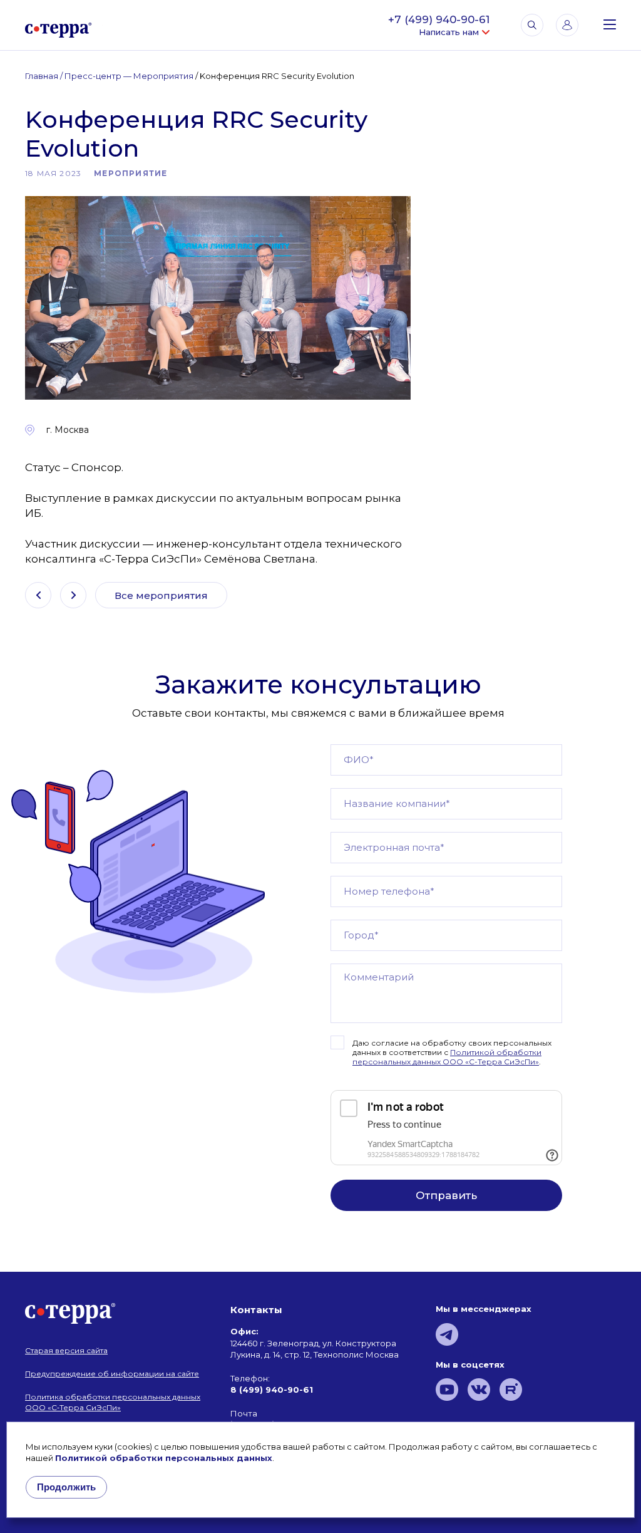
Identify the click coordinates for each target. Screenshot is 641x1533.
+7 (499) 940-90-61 (439, 19)
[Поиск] (532, 25)
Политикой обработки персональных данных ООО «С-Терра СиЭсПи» (446, 1056)
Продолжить (66, 1487)
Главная (41, 76)
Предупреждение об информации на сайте (112, 1373)
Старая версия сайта (66, 1350)
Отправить (446, 1195)
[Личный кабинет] (567, 25)
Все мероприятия (161, 595)
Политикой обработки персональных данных (163, 1458)
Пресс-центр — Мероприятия (128, 76)
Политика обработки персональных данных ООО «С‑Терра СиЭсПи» (112, 1402)
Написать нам (449, 32)
